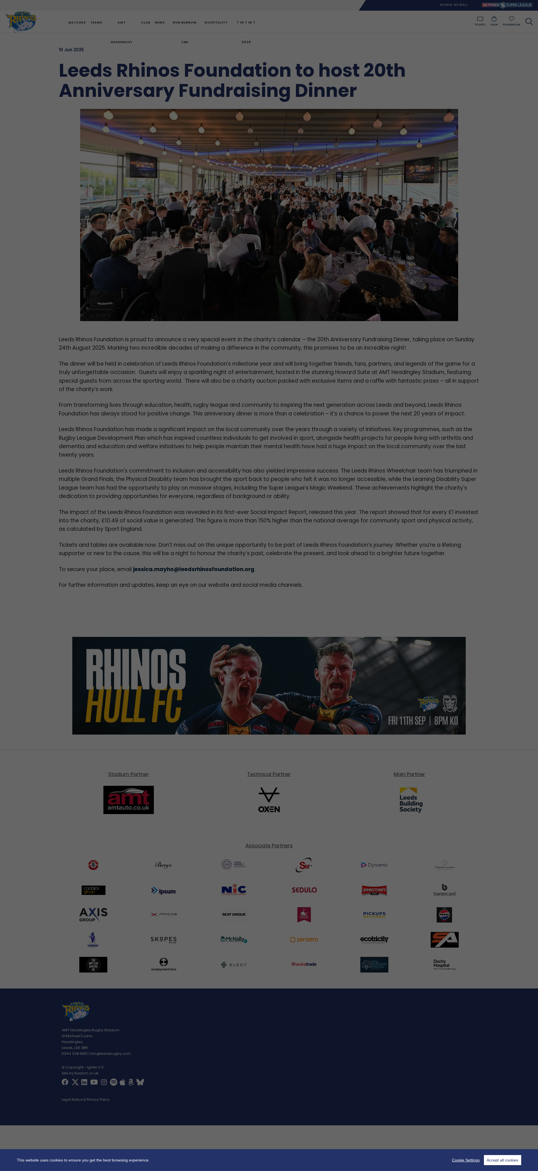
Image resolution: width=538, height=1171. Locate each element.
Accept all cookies (502, 1160)
